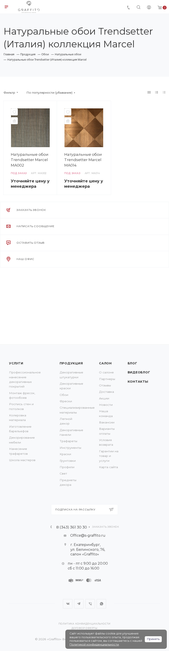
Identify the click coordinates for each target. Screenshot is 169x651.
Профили (67, 467)
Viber (90, 603)
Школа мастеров (22, 460)
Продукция (71, 363)
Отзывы (105, 385)
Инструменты (70, 447)
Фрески (66, 401)
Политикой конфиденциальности (94, 644)
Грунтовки (68, 460)
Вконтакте (67, 603)
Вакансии (106, 422)
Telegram (79, 603)
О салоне (106, 372)
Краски (65, 454)
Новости (106, 404)
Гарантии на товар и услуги (108, 455)
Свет (63, 473)
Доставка (106, 391)
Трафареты (68, 441)
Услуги (16, 363)
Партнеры (107, 379)
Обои (64, 395)
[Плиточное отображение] (149, 92)
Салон (105, 363)
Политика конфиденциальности (85, 623)
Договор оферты (84, 628)
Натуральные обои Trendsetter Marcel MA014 (83, 159)
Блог (132, 363)
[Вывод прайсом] (164, 92)
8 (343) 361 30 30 (71, 527)
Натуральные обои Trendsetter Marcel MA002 (29, 159)
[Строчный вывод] (156, 92)
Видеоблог (139, 372)
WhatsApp (101, 603)
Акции (104, 398)
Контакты (138, 381)
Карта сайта (108, 467)
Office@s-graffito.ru (87, 535)
